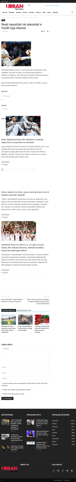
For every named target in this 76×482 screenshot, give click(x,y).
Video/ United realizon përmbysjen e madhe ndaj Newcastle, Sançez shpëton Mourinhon (38, 302)
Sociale (25, 12)
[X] (20, 36)
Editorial (55, 12)
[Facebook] (15, 36)
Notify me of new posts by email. (13, 394)
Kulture (31, 12)
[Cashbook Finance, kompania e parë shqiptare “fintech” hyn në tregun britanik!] (31, 443)
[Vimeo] (67, 470)
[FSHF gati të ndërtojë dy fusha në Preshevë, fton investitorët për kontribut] (42, 320)
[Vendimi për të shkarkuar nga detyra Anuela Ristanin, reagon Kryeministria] (5, 437)
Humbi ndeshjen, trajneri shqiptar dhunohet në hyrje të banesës (12, 300)
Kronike (18, 12)
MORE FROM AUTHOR (24, 310)
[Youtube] (71, 470)
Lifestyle (38, 12)
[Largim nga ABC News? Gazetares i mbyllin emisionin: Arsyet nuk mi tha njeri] (31, 433)
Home (3, 17)
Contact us (67, 480)
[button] (72, 12)
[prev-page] (2, 336)
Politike (4, 12)
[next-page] (6, 336)
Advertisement (58, 480)
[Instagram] (58, 470)
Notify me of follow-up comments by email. (17, 389)
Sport (49, 12)
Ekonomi (11, 12)
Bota (44, 12)
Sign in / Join (4, 1)
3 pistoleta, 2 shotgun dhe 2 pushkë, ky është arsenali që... (17, 447)
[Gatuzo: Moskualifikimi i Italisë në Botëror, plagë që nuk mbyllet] (25, 320)
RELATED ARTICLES (9, 310)
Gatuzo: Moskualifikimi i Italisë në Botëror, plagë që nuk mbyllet (25, 328)
